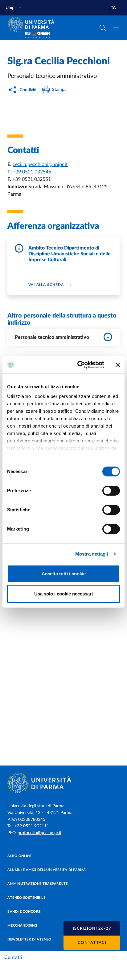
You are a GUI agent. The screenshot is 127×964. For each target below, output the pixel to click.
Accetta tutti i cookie (64, 573)
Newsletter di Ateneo (29, 939)
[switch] (111, 491)
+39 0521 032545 (32, 171)
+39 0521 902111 (31, 826)
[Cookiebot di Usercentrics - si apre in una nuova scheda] (78, 365)
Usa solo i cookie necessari (63, 593)
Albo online (19, 856)
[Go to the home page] (33, 24)
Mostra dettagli (91, 554)
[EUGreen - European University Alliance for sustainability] (37, 34)
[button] (14, 8)
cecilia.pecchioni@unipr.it (40, 164)
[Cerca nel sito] (102, 28)
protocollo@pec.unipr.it (39, 833)
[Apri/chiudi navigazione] (116, 27)
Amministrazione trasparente (37, 883)
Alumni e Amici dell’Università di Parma (46, 870)
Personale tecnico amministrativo (52, 337)
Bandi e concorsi (24, 911)
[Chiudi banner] (118, 365)
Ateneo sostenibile (26, 897)
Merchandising (22, 925)
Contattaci (92, 943)
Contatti (13, 957)
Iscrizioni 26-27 (92, 929)
